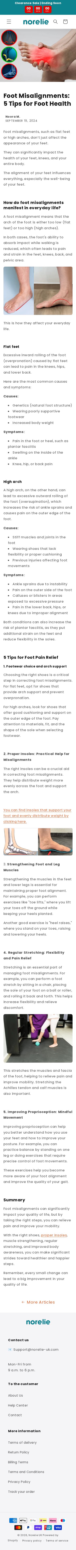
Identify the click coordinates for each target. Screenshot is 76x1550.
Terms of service (57, 1540)
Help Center (18, 1405)
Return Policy (18, 1452)
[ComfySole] (38, 855)
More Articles (41, 1302)
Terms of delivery (22, 1442)
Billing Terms (18, 1462)
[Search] (55, 21)
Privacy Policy (19, 1482)
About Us (15, 1395)
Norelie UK (35, 1535)
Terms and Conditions (26, 1472)
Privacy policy (32, 1540)
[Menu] (9, 21)
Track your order (21, 1492)
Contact (15, 1415)
